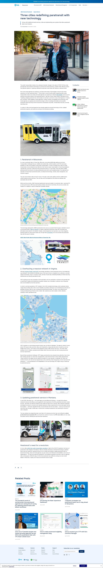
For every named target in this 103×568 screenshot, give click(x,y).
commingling (50, 232)
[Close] (101, 565)
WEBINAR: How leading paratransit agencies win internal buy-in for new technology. (51, 1)
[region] (51, 566)
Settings (74, 565)
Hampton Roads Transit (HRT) (32, 271)
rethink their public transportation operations (37, 448)
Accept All (83, 565)
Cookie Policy (11, 566)
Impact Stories (37, 11)
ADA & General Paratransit (26, 11)
